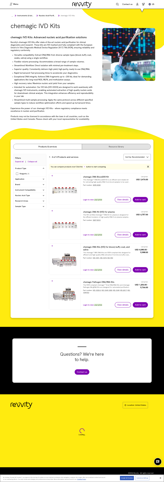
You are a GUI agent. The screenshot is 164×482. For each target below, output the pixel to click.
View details (123, 199)
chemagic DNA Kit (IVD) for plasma (99, 212)
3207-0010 (97, 220)
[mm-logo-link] (82, 4)
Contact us (127, 4)
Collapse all (32, 161)
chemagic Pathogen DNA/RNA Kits (98, 282)
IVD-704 (110, 258)
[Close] (160, 478)
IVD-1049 (116, 290)
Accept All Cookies (127, 478)
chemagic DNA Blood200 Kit (96, 176)
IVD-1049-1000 (107, 290)
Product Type (20, 168)
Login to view (88, 199)
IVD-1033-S (97, 290)
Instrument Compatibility (25, 190)
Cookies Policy (81, 479)
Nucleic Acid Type (22, 195)
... (12, 16)
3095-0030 (97, 185)
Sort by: (134, 157)
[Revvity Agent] (157, 461)
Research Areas (21, 201)
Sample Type (20, 206)
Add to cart (140, 199)
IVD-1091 (96, 258)
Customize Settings (142, 478)
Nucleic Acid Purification (49, 15)
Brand (17, 184)
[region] (82, 478)
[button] (137, 4)
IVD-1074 (103, 258)
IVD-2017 (123, 290)
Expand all (19, 161)
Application (19, 179)
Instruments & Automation (28, 15)
